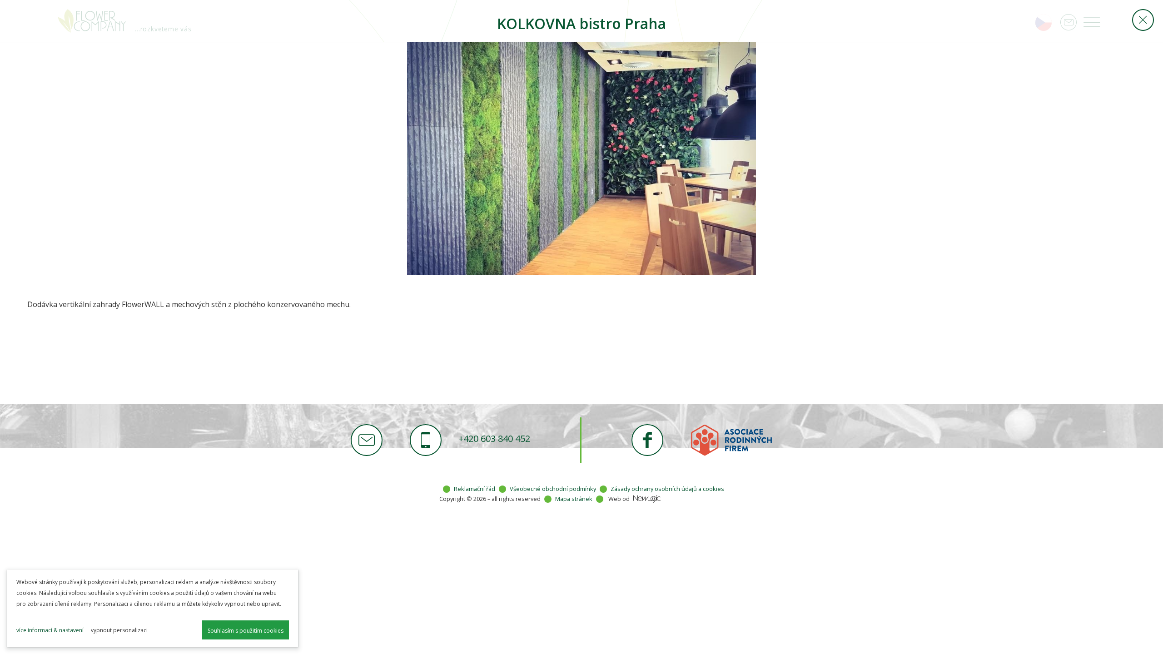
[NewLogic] (647, 499)
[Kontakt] (367, 440)
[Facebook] (647, 440)
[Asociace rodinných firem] (731, 440)
